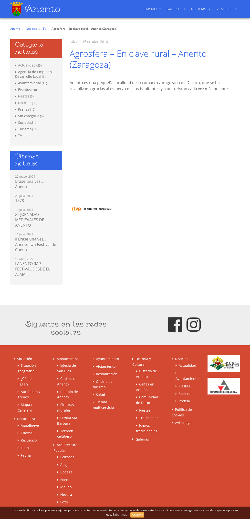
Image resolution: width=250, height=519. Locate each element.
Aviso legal (183, 422)
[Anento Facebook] (175, 324)
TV (44, 29)
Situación (24, 358)
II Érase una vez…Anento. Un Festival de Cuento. (35, 244)
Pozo (64, 502)
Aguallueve (30, 425)
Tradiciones (148, 417)
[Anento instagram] (194, 324)
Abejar (65, 464)
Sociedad (25, 122)
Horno (65, 479)
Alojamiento (105, 366)
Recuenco (29, 440)
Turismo (149, 9)
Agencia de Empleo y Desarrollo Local (33, 74)
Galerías (174, 9)
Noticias (198, 9)
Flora (25, 447)
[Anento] (35, 9)
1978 (19, 200)
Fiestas (23, 96)
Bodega (66, 472)
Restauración (106, 374)
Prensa (23, 109)
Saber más (120, 514)
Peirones (67, 457)
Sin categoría (28, 116)
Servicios (224, 9)
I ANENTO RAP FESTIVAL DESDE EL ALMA (32, 269)
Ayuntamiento (29, 83)
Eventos (24, 89)
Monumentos (67, 358)
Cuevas (26, 433)
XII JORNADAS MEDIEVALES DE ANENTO (29, 220)
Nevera (66, 494)
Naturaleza (26, 418)
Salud (100, 394)
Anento (15, 29)
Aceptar (137, 515)
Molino (66, 487)
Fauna (26, 455)
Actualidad (27, 65)
